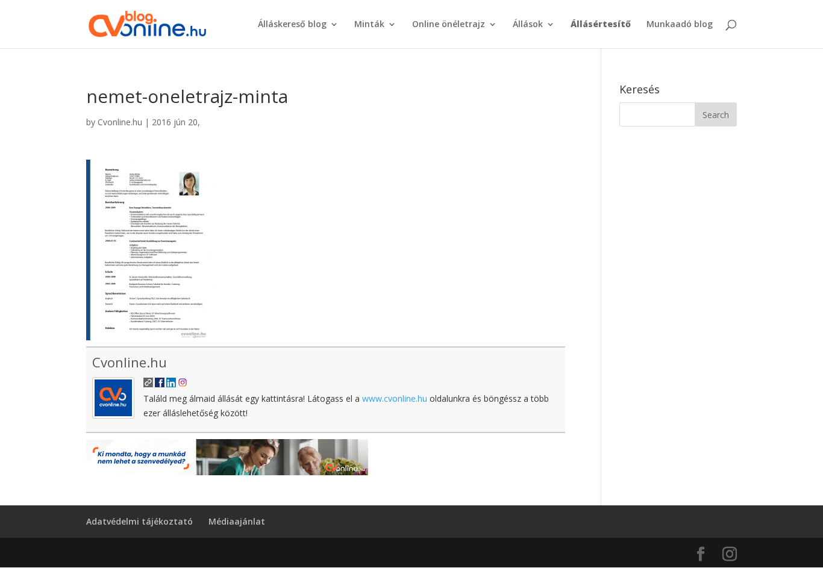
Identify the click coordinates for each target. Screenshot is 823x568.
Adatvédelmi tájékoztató (139, 521)
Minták (369, 25)
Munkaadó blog (679, 25)
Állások (528, 25)
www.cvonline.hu (394, 398)
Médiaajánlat (236, 521)
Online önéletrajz (448, 25)
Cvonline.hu (120, 122)
